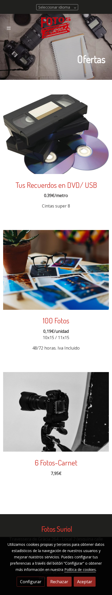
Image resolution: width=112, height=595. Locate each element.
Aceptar (84, 582)
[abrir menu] (9, 28)
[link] (56, 28)
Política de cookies (80, 569)
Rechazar (59, 582)
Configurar (30, 582)
